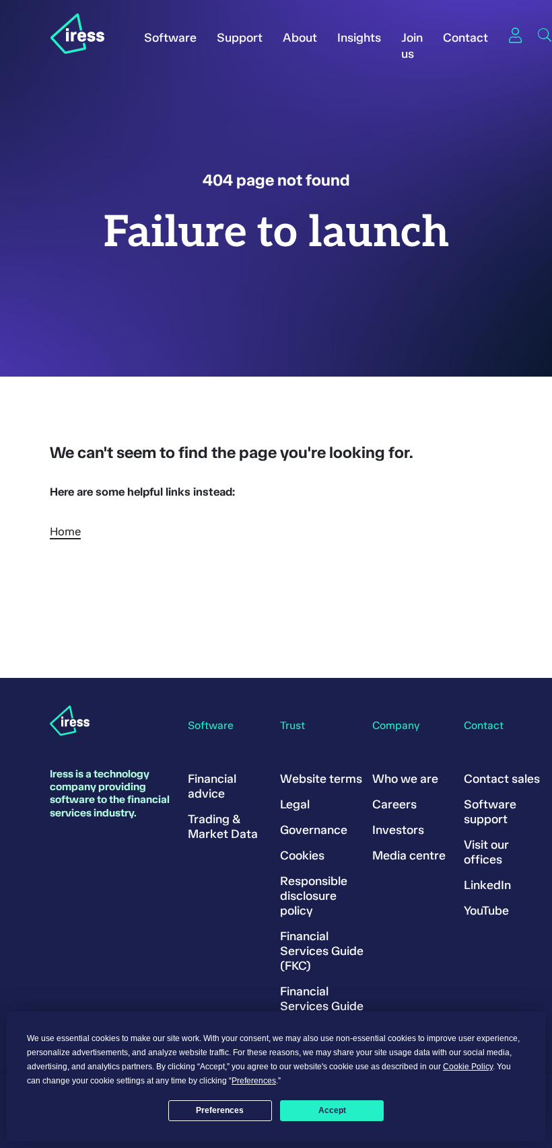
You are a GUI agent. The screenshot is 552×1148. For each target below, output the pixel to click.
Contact (465, 37)
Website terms (321, 778)
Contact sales (502, 778)
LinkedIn (487, 885)
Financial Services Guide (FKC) (322, 951)
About (300, 37)
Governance (313, 829)
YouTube (486, 910)
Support (240, 37)
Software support (490, 812)
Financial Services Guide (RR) (322, 1006)
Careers (394, 804)
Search (544, 35)
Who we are (405, 778)
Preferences (220, 1110)
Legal (295, 804)
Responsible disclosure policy (313, 896)
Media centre (409, 855)
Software (170, 37)
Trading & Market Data (223, 826)
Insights (359, 37)
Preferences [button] (254, 1080)
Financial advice (212, 786)
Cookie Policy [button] (468, 1066)
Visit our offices (486, 852)
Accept (332, 1110)
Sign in (515, 35)
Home (65, 531)
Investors (398, 829)
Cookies (302, 855)
